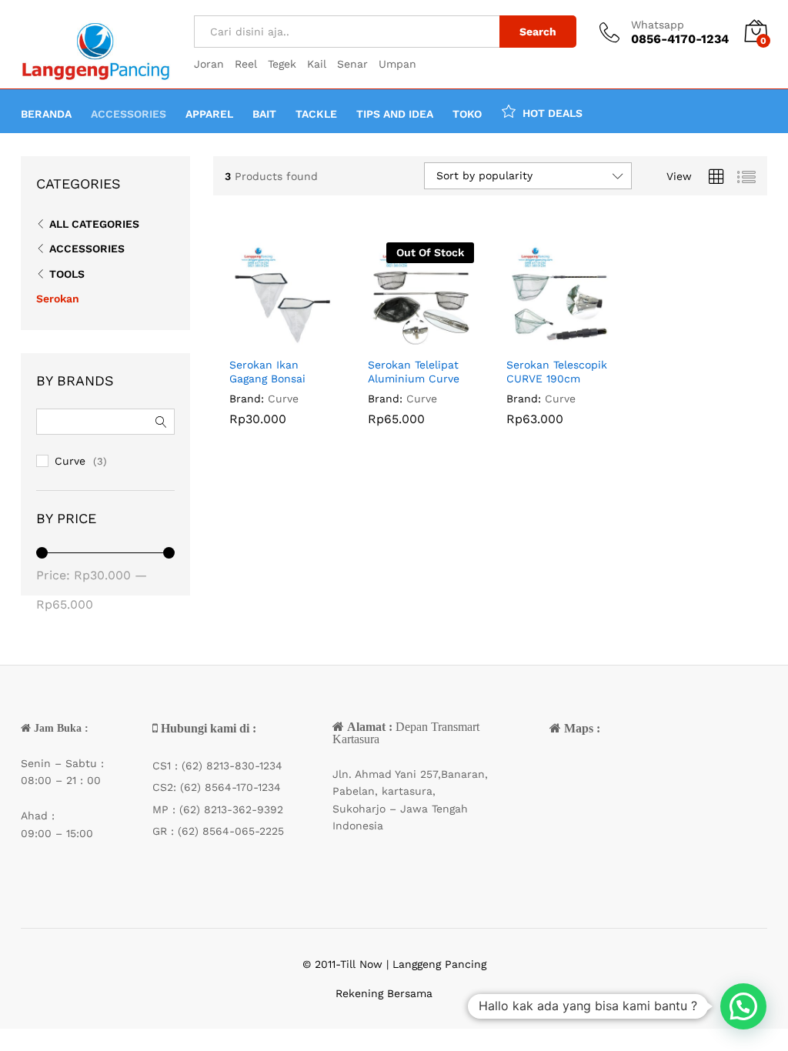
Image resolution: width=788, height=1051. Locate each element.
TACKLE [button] (316, 113)
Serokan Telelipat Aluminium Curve (413, 372)
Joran (209, 64)
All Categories (94, 224)
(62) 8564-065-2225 (231, 831)
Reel (246, 64)
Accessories (87, 248)
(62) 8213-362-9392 (231, 809)
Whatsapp (657, 24)
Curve (283, 398)
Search (537, 31)
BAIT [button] (264, 113)
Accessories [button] (128, 113)
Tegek (282, 64)
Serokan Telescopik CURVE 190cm (556, 372)
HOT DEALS (553, 112)
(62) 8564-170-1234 (230, 787)
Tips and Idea (394, 113)
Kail (316, 64)
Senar (352, 64)
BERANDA (46, 113)
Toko (467, 113)
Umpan (397, 64)
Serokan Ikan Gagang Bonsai (267, 372)
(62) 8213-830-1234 (232, 765)
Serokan (57, 298)
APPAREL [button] (209, 113)
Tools (67, 274)
